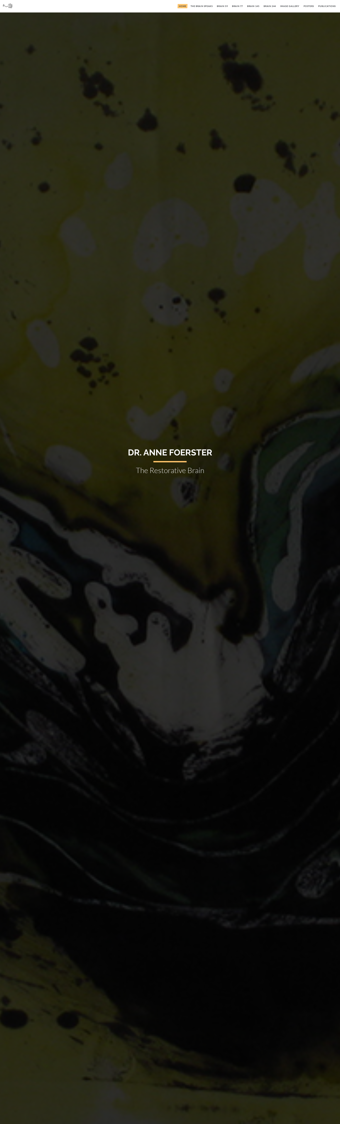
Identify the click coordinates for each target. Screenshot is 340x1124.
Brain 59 (222, 6)
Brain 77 (237, 6)
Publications (327, 6)
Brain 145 (253, 6)
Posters (309, 6)
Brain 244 (270, 6)
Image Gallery (289, 6)
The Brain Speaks (202, 6)
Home (182, 6)
